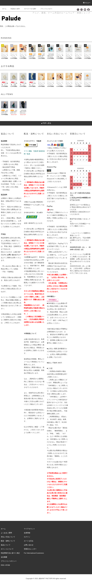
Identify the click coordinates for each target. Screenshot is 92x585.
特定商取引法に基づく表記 (10, 553)
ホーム (4, 9)
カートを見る (28, 541)
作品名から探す (15, 9)
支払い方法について (8, 537)
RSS (2, 565)
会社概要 (4, 557)
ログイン (27, 537)
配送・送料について (8, 541)
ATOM (7, 565)
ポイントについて (7, 549)
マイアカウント (29, 529)
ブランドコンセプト (46, 9)
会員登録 (27, 533)
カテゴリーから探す (30, 9)
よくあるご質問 (6, 533)
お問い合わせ (28, 545)
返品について (5, 545)
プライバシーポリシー (9, 561)
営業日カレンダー (30, 549)
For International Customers (34, 553)
